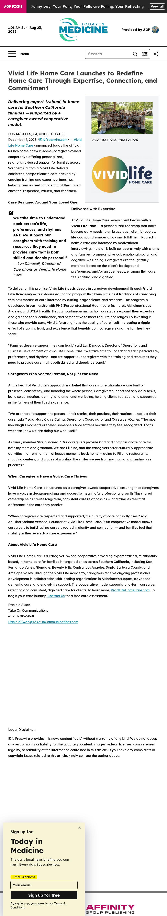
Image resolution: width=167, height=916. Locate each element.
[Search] (135, 54)
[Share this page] (156, 54)
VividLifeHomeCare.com (130, 590)
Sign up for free (44, 895)
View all (157, 6)
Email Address (24, 877)
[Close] (79, 828)
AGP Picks (13, 6)
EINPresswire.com (53, 140)
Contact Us (56, 596)
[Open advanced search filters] (145, 54)
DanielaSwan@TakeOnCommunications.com (43, 622)
